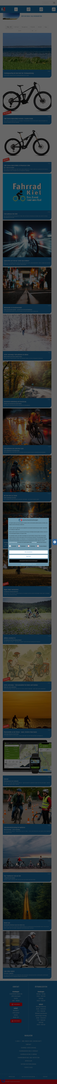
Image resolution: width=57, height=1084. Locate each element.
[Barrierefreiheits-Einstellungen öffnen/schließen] (55, 542)
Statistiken (23, 546)
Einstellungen (34, 542)
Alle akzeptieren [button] (28, 552)
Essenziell (14, 546)
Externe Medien (43, 546)
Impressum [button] (34, 564)
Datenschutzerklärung (13, 542)
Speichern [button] (28, 556)
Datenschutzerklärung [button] (29, 564)
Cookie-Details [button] (23, 564)
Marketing (32, 546)
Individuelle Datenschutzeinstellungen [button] (28, 561)
